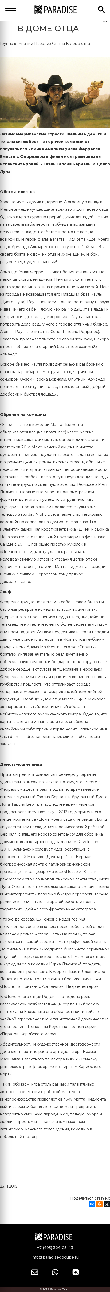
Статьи (58, 43)
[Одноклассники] (99, 1204)
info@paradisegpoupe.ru (55, 1257)
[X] (107, 1204)
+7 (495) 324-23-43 (55, 1247)
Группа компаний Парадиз (25, 43)
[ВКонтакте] (92, 1204)
